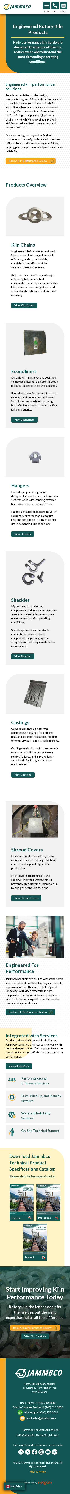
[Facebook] (34, 1452)
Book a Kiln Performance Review (28, 1012)
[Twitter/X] (27, 1452)
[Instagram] (41, 1452)
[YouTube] (48, 1452)
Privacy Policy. (37, 1471)
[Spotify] (54, 1452)
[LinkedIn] (21, 1452)
